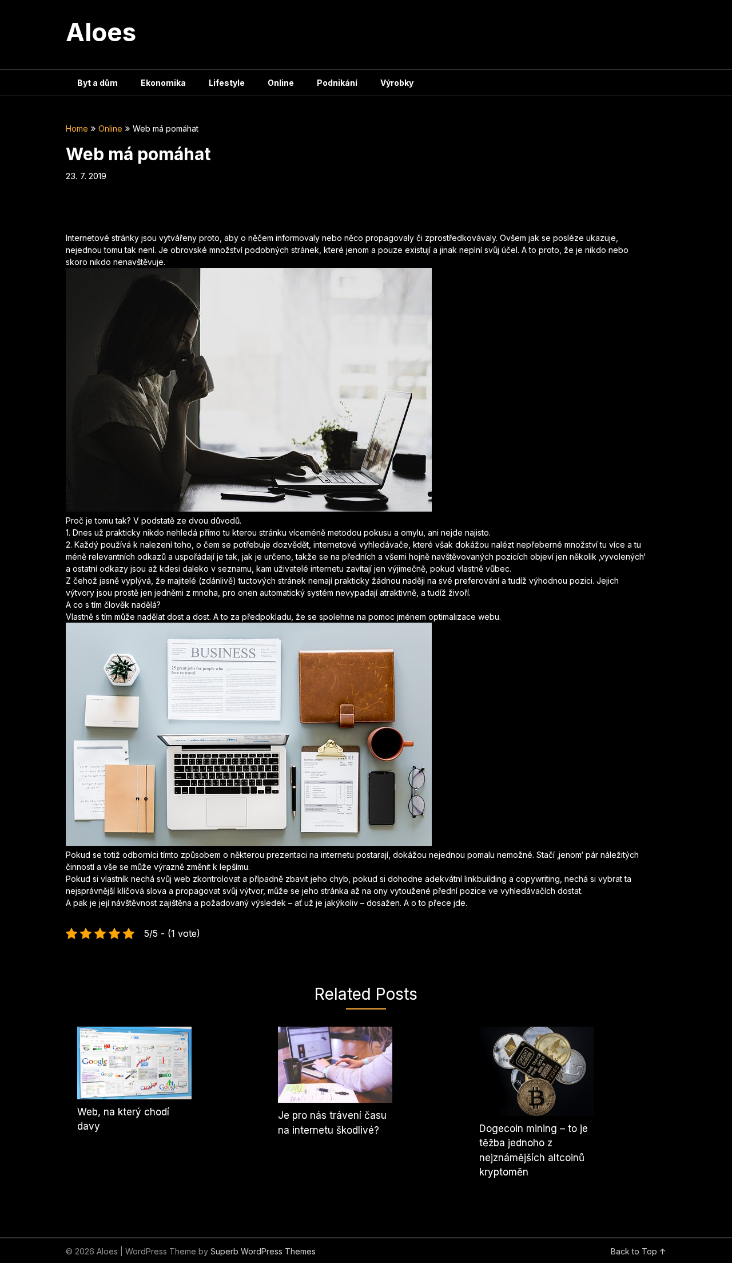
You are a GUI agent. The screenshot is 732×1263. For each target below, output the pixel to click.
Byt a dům (97, 83)
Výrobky (396, 83)
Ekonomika (163, 83)
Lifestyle (227, 83)
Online (281, 83)
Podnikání (337, 83)
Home (77, 128)
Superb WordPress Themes (263, 1251)
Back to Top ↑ (638, 1251)
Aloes (101, 32)
